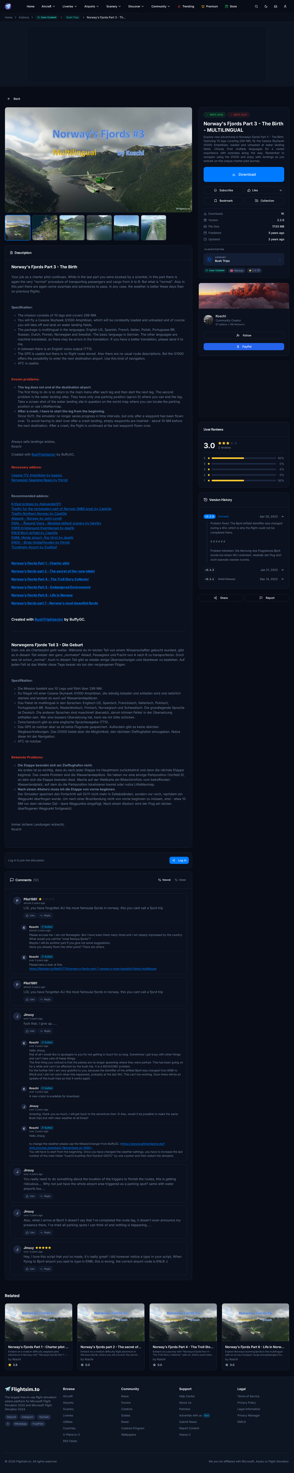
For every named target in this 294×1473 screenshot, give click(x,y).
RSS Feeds (70, 1441)
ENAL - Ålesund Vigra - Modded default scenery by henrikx (56, 523)
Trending (188, 6)
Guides (125, 1415)
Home (30, 6)
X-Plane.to (70, 1434)
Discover (134, 6)
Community (158, 6)
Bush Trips (72, 17)
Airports (89, 6)
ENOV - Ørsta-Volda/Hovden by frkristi (40, 542)
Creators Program (132, 1428)
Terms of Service (248, 1396)
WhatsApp (20, 1423)
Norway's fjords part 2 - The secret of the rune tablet (53, 571)
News (125, 1396)
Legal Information (248, 1409)
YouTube (44, 1416)
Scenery (111, 6)
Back (17, 98)
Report (270, 597)
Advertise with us (194, 1415)
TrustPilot (37, 1423)
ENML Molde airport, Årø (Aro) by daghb (42, 538)
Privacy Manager (248, 1415)
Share (224, 597)
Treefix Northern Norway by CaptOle (39, 514)
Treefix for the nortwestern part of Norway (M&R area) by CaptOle (61, 509)
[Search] (256, 6)
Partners (184, 1409)
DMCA (241, 1421)
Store (233, 6)
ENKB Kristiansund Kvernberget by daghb (42, 528)
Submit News (188, 1421)
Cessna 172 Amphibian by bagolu (37, 475)
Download (247, 174)
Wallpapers (128, 1434)
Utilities (67, 1421)
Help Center (187, 1396)
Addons (24, 17)
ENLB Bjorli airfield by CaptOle (34, 533)
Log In (182, 860)
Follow (247, 335)
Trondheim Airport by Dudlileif (34, 547)
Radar (125, 1421)
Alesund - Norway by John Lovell (36, 518)
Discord (11, 1416)
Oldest (182, 879)
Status (183, 1434)
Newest (166, 879)
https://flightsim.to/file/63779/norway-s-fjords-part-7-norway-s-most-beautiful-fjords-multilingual (92, 968)
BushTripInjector (44, 454)
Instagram (27, 1416)
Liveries (68, 6)
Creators (126, 1409)
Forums (126, 1402)
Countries (69, 1428)
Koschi (34, 926)
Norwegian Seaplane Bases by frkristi (39, 480)
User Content (48, 17)
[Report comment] (57, 915)
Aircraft (46, 6)
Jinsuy (29, 1015)
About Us (185, 1402)
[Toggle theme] (266, 6)
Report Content (189, 1428)
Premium (212, 6)
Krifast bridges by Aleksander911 (36, 504)
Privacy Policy (246, 1402)
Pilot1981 (30, 899)
